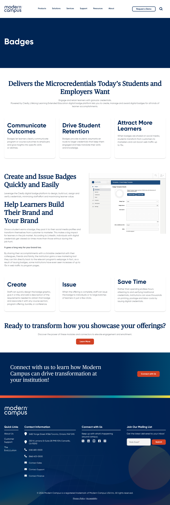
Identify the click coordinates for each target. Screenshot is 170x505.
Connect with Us (148, 374)
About (111, 8)
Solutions (56, 8)
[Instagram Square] (105, 441)
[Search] (163, 8)
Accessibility (91, 498)
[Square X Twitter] (83, 441)
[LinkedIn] (88, 441)
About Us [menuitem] (8, 433)
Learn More (85, 341)
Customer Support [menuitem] (9, 440)
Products (42, 8)
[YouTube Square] (94, 441)
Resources (98, 8)
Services (70, 8)
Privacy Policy (79, 498)
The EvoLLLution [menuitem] (10, 449)
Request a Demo (143, 9)
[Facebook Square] (99, 441)
